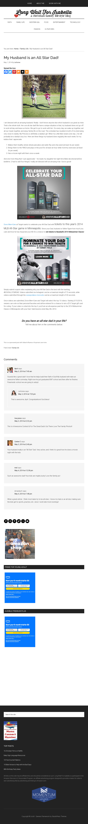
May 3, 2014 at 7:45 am (23, 371)
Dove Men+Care (10, 224)
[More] (27, 72)
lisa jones (18, 418)
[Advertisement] (44, 37)
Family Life (15, 348)
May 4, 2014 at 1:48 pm (23, 494)
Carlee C (17, 442)
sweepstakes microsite (35, 295)
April (16, 369)
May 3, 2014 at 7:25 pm (27, 394)
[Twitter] (10, 72)
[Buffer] (22, 72)
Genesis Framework (42, 816)
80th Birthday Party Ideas (12, 769)
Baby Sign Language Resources (14, 755)
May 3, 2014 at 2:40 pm (23, 444)
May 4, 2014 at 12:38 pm (23, 470)
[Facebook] (6, 72)
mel (15, 468)
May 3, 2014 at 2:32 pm (23, 421)
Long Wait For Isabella (44, 14)
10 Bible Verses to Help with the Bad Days (17, 764)
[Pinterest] (14, 72)
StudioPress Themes (59, 816)
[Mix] (18, 72)
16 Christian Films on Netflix (13, 751)
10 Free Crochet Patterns (12, 760)
